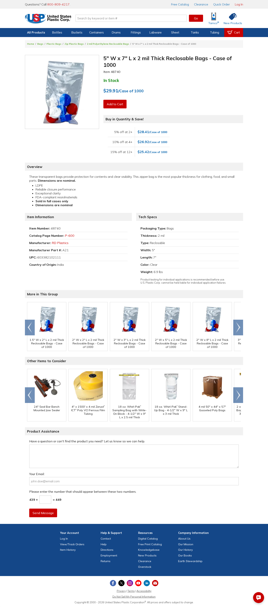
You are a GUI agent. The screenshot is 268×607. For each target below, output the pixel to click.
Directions (107, 550)
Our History (185, 550)
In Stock (111, 80)
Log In (239, 4)
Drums (116, 32)
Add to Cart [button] (115, 104)
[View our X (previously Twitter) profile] (121, 583)
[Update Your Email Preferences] (155, 583)
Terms (131, 590)
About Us (184, 538)
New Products (147, 555)
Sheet (175, 32)
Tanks (195, 32)
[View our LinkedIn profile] (147, 583)
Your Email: (37, 474)
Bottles (57, 32)
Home (30, 43)
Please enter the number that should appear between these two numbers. (82, 492)
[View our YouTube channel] (138, 583)
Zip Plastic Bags (74, 43)
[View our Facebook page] (113, 583)
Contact (106, 538)
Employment (109, 555)
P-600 (69, 236)
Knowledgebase (149, 550)
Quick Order (221, 4)
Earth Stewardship (190, 561)
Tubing (214, 32)
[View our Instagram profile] (130, 583)
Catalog (180, 4)
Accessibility (144, 590)
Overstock (144, 567)
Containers (96, 32)
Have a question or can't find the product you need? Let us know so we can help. (87, 441)
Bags (40, 43)
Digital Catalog (148, 538)
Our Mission (185, 544)
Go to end (30, 327)
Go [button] (196, 18)
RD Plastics (60, 243)
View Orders (72, 544)
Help (104, 544)
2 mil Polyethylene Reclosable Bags (108, 43)
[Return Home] (48, 19)
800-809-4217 (58, 4)
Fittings (136, 32)
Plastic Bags (53, 43)
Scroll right (238, 327)
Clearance (201, 4)
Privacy (121, 590)
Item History (68, 550)
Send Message (43, 513)
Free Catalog (150, 544)
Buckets (76, 32)
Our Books (185, 555)
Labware (155, 32)
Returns (105, 561)
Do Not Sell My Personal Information (134, 596)
